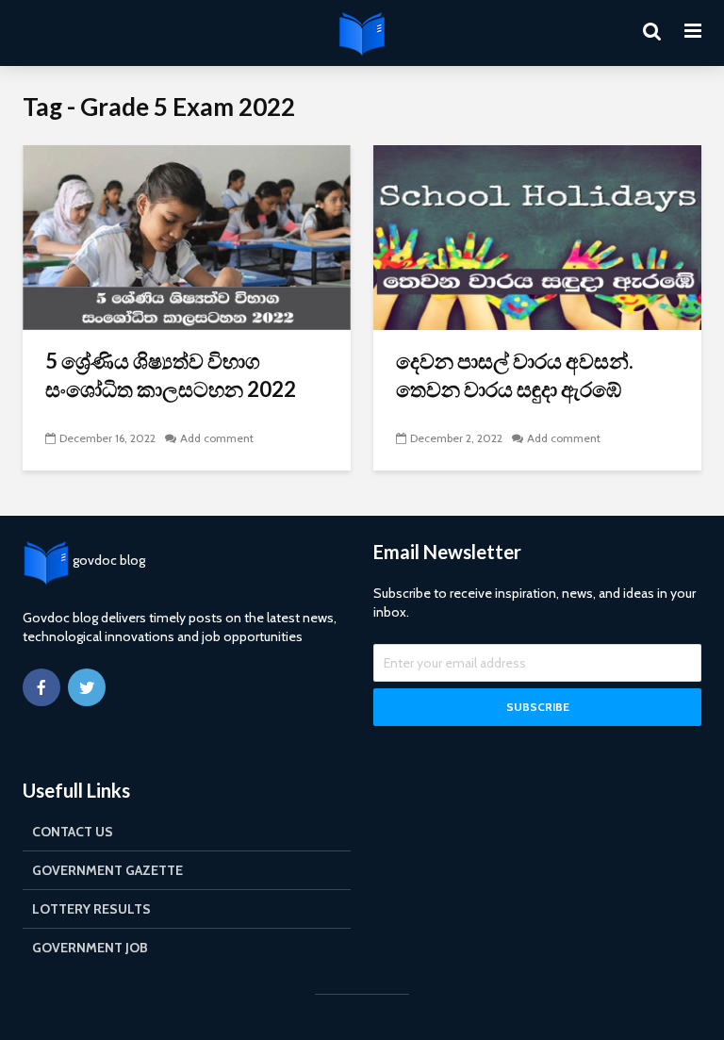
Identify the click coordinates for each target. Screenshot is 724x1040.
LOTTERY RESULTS (91, 908)
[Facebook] (41, 687)
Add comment (217, 438)
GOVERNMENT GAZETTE (107, 870)
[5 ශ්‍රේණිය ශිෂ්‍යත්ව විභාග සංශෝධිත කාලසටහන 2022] (187, 236)
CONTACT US (72, 831)
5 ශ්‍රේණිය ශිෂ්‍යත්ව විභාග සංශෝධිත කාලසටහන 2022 (170, 375)
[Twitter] (87, 687)
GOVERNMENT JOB (90, 947)
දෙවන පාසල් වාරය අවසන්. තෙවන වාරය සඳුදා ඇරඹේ (515, 375)
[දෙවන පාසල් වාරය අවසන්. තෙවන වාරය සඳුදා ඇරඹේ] (537, 236)
